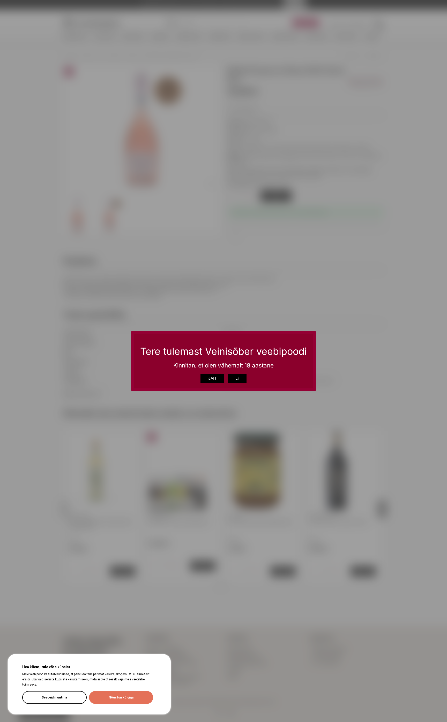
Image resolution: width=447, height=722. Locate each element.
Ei (237, 378)
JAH (212, 378)
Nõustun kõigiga (121, 697)
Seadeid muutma (54, 697)
